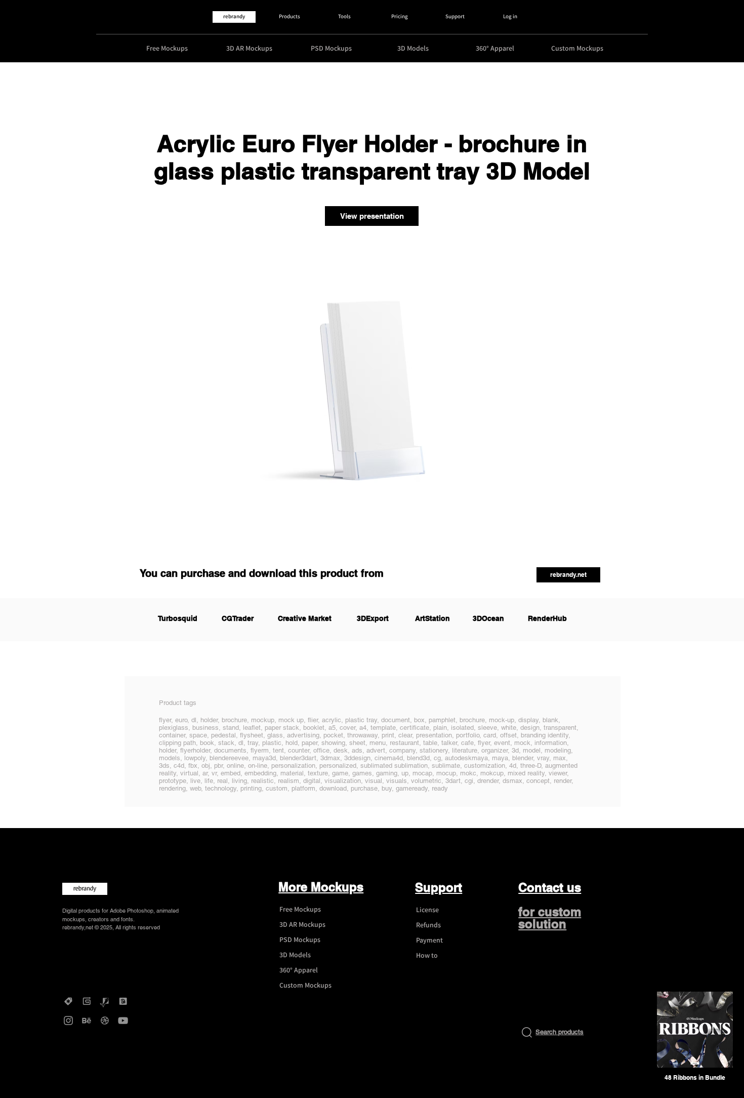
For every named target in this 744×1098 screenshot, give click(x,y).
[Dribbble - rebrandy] (105, 1020)
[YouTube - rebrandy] (123, 1020)
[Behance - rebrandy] (86, 1020)
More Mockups (320, 887)
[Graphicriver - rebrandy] (105, 1001)
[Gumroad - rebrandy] (86, 1001)
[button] (568, 574)
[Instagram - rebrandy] (68, 1020)
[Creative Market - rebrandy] (68, 1001)
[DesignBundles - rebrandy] (123, 1001)
